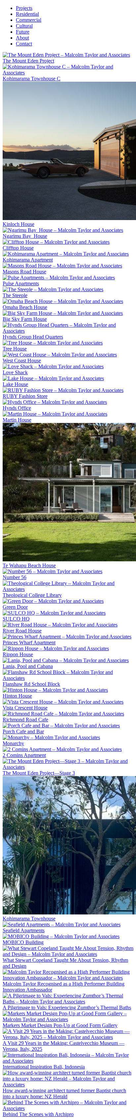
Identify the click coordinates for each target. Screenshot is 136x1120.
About (22, 38)
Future (22, 32)
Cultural (24, 26)
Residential (27, 14)
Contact (24, 43)
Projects (24, 8)
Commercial (28, 20)
